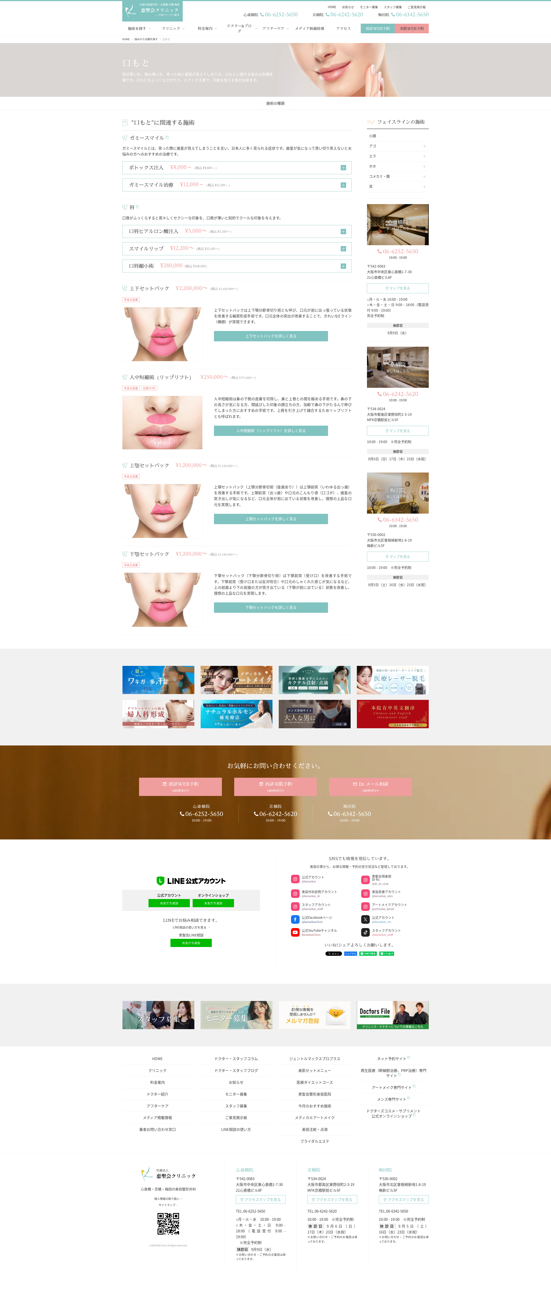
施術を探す (137, 28)
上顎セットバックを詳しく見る (271, 518)
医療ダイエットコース (315, 1082)
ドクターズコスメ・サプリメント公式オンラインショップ (393, 1113)
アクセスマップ (263, 1199)
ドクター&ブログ (239, 28)
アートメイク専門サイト (392, 1087)
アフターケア (273, 28)
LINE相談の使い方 (236, 1129)
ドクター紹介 (157, 1094)
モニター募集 (236, 1094)
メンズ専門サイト (391, 1099)
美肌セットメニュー (314, 1070)
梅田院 (385, 1170)
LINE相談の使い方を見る (189, 927)
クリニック (171, 28)
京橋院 (313, 1170)
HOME (157, 1058)
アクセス (343, 28)
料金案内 (205, 28)
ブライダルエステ (314, 1141)
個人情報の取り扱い (167, 1198)
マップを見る (399, 288)
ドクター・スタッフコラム (236, 1058)
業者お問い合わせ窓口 (157, 1129)
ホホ (372, 166)
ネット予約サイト (391, 1058)
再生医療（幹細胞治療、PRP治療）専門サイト (393, 1073)
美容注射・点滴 (315, 1129)
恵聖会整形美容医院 (314, 1094)
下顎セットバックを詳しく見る (271, 607)
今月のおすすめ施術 (314, 1106)
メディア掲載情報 (309, 28)
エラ (372, 156)
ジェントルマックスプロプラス (314, 1058)
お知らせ (236, 1082)
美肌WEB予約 (412, 28)
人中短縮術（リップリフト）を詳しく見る (271, 430)
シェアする (350, 953)
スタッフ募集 (236, 1106)
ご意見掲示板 (236, 1117)
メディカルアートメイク (315, 1117)
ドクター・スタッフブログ (236, 1070)
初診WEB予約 (378, 28)
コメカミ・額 (379, 176)
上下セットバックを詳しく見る (271, 336)
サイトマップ (167, 1204)
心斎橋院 (244, 1170)
